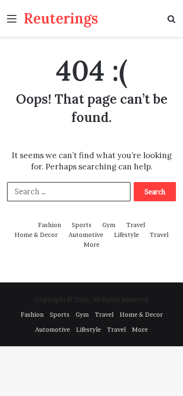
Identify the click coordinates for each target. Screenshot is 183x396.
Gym (108, 224)
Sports (82, 224)
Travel (135, 224)
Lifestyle (126, 234)
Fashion (49, 224)
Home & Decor (36, 234)
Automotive (86, 234)
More (91, 244)
